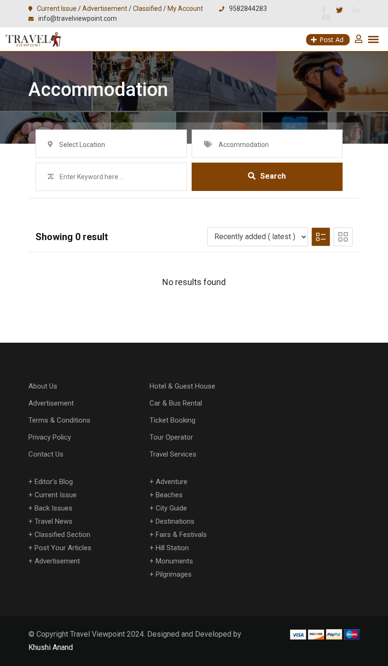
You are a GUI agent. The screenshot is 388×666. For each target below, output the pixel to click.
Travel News (53, 521)
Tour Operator (171, 437)
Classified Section (62, 534)
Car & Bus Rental (176, 403)
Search (273, 176)
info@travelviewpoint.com (77, 18)
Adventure (171, 481)
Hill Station (172, 548)
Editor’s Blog (54, 481)
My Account (185, 8)
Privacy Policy (49, 437)
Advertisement (104, 8)
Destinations (175, 521)
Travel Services (173, 454)
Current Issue (57, 8)
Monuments (174, 561)
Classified (147, 8)
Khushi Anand (50, 647)
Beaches (169, 495)
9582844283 (248, 8)
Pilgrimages (174, 574)
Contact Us (45, 454)
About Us (42, 386)
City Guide (171, 508)
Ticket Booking (172, 420)
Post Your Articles (63, 548)
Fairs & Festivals (181, 534)
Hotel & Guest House (182, 386)
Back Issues (53, 508)
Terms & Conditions (59, 420)
